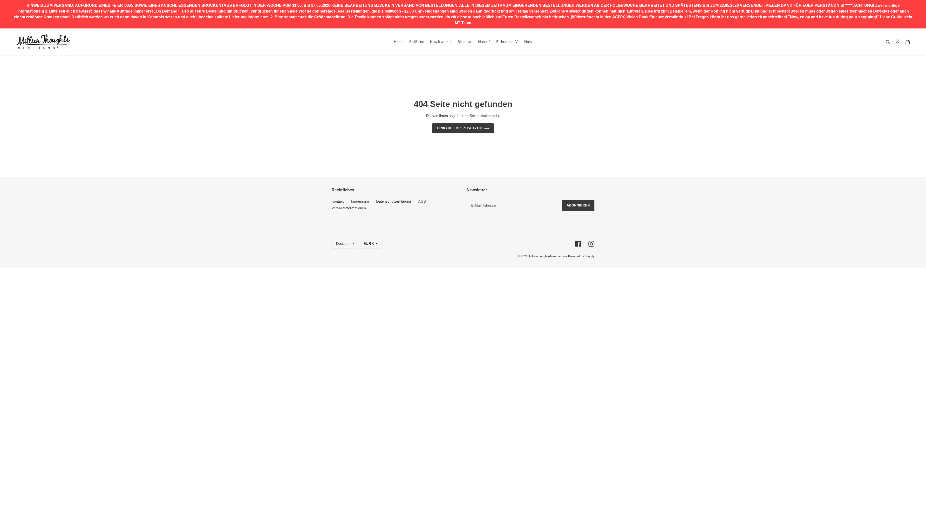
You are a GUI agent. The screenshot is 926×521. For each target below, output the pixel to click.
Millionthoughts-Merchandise (548, 256)
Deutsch (342, 243)
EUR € (368, 243)
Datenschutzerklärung (393, 201)
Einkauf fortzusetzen (459, 128)
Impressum (360, 201)
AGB (422, 201)
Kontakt (338, 201)
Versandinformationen (349, 208)
